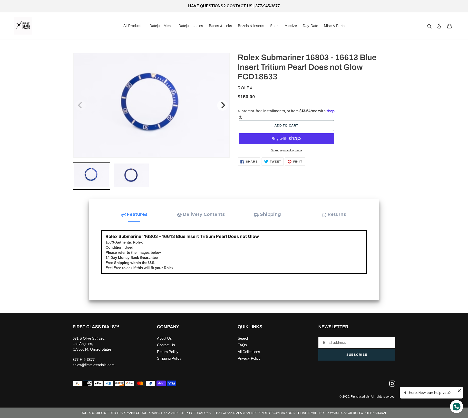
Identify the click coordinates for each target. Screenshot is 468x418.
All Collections (249, 352)
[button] (134, 214)
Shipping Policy (169, 358)
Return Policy (167, 352)
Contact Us (166, 345)
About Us (164, 338)
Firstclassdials (360, 396)
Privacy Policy (249, 358)
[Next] (222, 105)
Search (243, 338)
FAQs (242, 345)
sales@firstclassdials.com (94, 365)
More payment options (286, 150)
